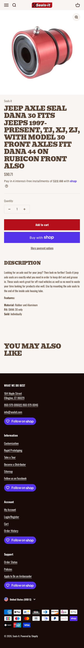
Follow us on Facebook (15, 478)
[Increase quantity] (24, 209)
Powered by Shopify (29, 636)
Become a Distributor (15, 464)
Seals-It (8, 101)
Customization (11, 443)
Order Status (10, 562)
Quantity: (8, 201)
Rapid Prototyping (13, 450)
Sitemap (8, 471)
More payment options (42, 248)
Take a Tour (10, 457)
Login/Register (11, 517)
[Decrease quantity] (9, 209)
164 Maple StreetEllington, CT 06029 (14, 395)
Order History (11, 530)
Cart (6, 524)
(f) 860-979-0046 (29, 405)
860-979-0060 (12, 405)
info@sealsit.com (13, 412)
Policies (8, 569)
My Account (10, 509)
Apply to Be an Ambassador (18, 576)
